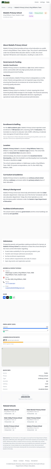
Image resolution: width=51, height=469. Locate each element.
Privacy (27, 461)
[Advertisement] (25, 31)
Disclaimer (34, 461)
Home (36, 2)
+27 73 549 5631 (10, 283)
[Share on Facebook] (4, 297)
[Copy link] (14, 297)
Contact (21, 461)
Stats (47, 2)
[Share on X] (7, 297)
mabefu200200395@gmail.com (15, 288)
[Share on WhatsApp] (10, 297)
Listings (42, 2)
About (15, 461)
